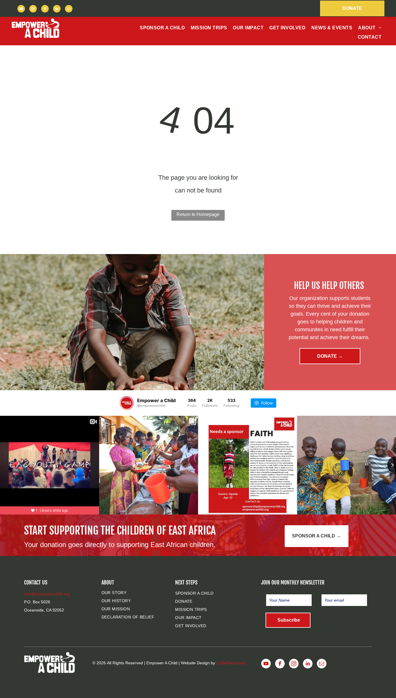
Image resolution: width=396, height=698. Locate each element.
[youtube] (21, 9)
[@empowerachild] (126, 403)
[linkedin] (57, 9)
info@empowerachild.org (47, 593)
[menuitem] (162, 28)
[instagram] (33, 9)
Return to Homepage (198, 214)
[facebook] (45, 9)
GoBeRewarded (231, 663)
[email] (68, 9)
